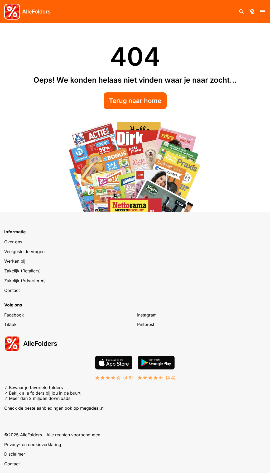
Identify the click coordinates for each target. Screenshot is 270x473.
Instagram (147, 315)
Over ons (13, 241)
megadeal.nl (92, 408)
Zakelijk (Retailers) (22, 270)
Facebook (14, 315)
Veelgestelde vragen (24, 251)
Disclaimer (14, 454)
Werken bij (14, 261)
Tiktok (10, 324)
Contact (12, 290)
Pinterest (145, 324)
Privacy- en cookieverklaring (32, 444)
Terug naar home (135, 101)
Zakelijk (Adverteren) (25, 280)
